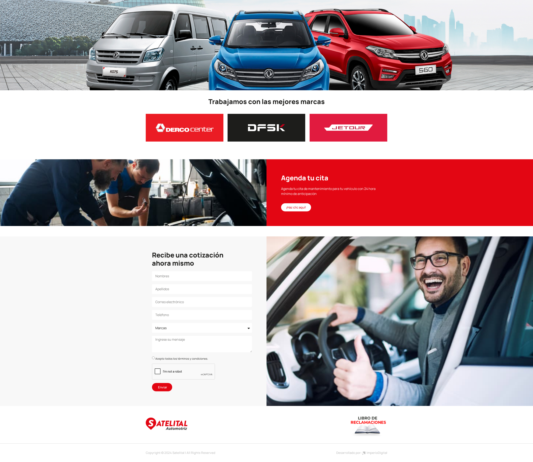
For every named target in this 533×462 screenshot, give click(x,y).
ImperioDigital (376, 453)
